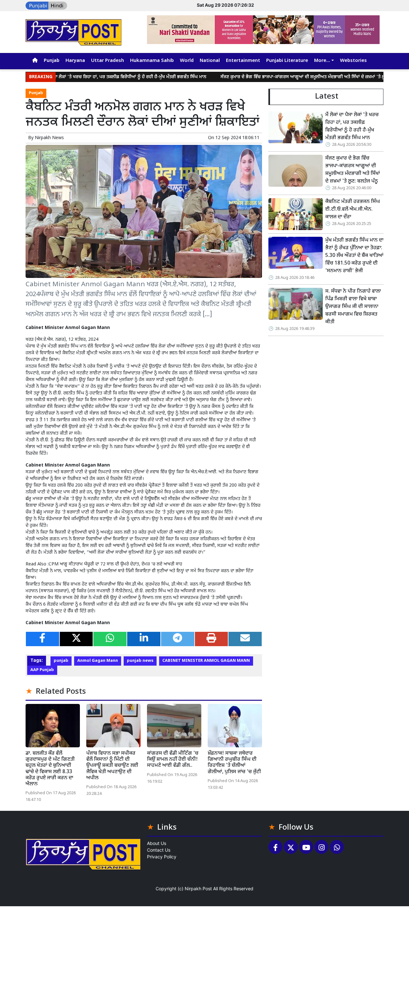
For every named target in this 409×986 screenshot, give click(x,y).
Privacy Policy (161, 856)
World (187, 61)
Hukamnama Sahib (152, 61)
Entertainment (243, 61)
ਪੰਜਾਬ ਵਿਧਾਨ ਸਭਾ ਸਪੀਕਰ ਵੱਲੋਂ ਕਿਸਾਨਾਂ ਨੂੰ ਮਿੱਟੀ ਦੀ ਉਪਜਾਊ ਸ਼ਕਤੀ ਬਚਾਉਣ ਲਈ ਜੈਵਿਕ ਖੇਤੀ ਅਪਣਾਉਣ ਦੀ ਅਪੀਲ (112, 765)
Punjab (51, 61)
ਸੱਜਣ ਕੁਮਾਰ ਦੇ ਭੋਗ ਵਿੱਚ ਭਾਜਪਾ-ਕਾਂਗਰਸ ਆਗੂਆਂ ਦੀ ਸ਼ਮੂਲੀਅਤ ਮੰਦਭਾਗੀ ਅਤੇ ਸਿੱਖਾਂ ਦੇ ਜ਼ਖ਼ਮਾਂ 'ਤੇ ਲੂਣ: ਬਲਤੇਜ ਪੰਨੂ (287, 77)
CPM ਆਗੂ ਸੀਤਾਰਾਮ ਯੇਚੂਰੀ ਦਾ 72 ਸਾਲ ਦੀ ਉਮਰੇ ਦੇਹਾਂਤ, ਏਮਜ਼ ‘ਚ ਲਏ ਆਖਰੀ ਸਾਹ (115, 564)
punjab (61, 660)
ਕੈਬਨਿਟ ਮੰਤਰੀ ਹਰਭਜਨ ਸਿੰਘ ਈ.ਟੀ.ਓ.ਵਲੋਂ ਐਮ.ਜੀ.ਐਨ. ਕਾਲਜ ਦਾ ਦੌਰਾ (352, 209)
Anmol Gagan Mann (97, 660)
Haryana (75, 61)
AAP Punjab (42, 670)
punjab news (140, 660)
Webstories (353, 61)
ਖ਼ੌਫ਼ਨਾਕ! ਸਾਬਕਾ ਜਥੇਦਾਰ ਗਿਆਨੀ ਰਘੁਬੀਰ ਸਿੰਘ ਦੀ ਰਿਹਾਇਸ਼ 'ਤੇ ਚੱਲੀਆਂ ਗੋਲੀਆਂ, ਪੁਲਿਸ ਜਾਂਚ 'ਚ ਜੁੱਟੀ (234, 762)
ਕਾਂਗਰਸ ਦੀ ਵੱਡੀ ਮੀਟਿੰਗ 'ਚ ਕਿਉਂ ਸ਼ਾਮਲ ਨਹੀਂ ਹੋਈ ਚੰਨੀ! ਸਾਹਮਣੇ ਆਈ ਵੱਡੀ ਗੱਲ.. (172, 759)
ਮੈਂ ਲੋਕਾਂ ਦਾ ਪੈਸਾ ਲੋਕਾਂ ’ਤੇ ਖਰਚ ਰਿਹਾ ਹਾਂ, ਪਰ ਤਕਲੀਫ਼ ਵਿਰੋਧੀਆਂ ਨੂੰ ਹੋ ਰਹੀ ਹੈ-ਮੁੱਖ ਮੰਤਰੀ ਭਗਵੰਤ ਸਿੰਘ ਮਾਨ (92, 77)
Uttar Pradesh (107, 61)
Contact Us (158, 850)
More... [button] (322, 61)
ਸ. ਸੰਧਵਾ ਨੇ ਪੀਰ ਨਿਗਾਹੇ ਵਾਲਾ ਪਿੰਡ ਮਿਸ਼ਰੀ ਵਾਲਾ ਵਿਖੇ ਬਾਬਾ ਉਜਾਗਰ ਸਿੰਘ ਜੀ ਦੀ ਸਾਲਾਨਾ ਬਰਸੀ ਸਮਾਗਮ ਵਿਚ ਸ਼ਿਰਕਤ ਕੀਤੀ (353, 306)
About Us (156, 843)
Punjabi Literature (287, 61)
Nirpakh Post (198, 888)
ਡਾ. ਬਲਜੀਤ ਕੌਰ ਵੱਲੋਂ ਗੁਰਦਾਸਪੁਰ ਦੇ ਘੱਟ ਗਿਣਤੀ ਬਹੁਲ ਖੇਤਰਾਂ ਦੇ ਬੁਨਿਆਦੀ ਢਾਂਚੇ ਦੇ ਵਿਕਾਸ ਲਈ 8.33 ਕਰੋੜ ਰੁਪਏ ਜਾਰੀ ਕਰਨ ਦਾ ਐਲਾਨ (50, 769)
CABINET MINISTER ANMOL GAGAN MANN (206, 660)
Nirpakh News (49, 138)
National (210, 61)
